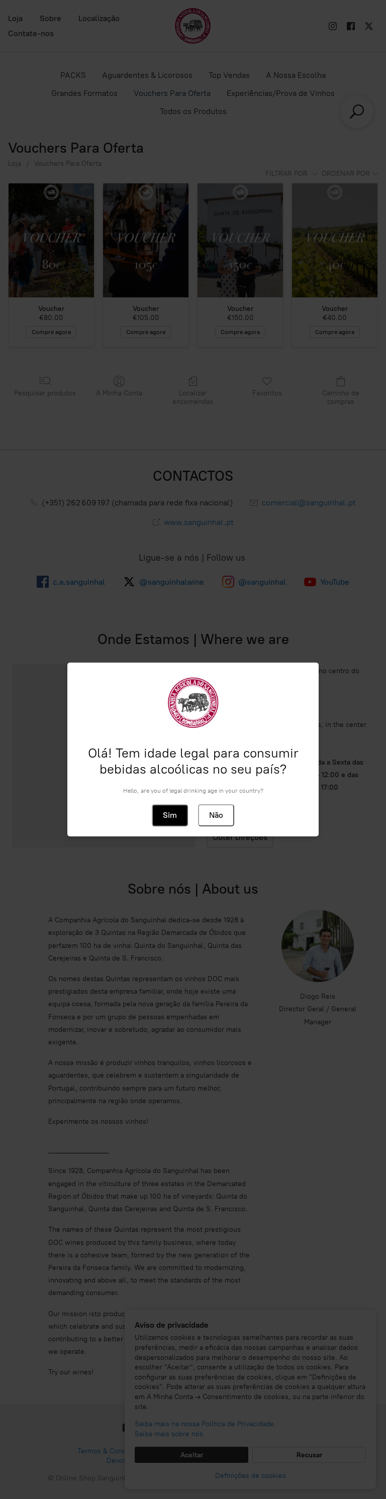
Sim (170, 815)
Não (216, 815)
